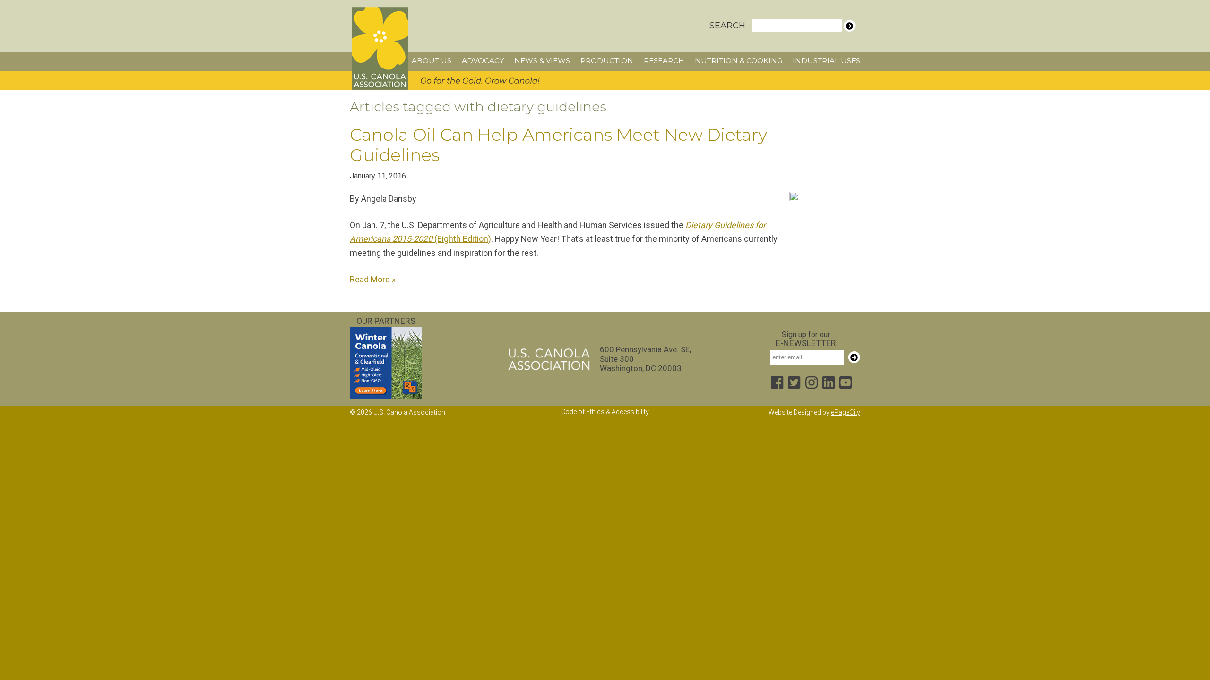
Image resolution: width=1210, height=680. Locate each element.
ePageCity (845, 412)
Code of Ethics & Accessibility (605, 412)
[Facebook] (777, 383)
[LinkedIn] (828, 383)
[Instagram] (811, 383)
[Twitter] (794, 383)
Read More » (373, 279)
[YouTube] (845, 383)
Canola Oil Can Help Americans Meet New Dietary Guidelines (558, 144)
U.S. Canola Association (380, 48)
